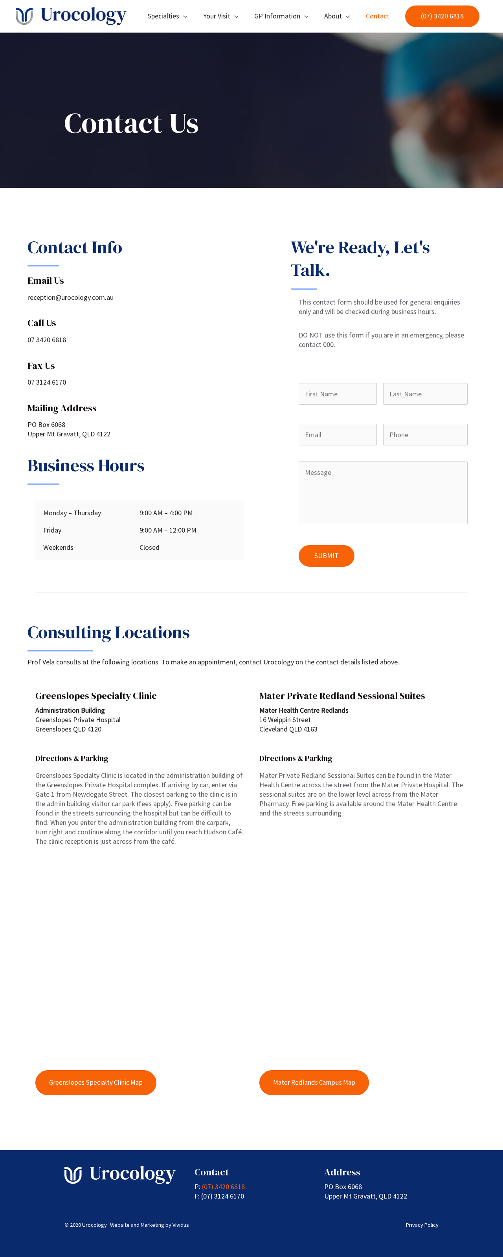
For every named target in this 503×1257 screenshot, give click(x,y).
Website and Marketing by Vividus (149, 1224)
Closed (150, 547)
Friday (52, 530)
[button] (442, 16)
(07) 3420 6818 (223, 1186)
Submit (326, 555)
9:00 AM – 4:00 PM (166, 512)
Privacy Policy (422, 1224)
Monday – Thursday (72, 512)
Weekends (58, 547)
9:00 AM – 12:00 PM (168, 530)
